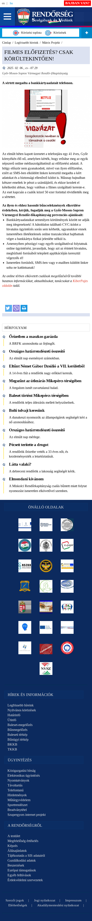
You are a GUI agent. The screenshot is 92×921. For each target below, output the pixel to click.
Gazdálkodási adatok (21, 860)
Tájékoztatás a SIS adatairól (26, 855)
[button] (7, 16)
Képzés (12, 846)
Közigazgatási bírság (21, 770)
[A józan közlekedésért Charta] (46, 647)
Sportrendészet (17, 805)
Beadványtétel (17, 810)
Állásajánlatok (17, 850)
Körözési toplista (30, 32)
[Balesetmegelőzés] (67, 647)
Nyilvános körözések (21, 710)
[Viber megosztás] (16, 308)
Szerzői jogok (15, 900)
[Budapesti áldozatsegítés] (46, 586)
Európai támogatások (21, 870)
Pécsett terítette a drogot (28, 444)
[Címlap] (45, 16)
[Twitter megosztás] (8, 308)
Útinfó (11, 720)
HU (11, 3)
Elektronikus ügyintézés (23, 775)
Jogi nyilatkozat (44, 900)
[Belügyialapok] (67, 565)
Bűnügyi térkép (17, 739)
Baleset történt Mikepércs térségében (38, 395)
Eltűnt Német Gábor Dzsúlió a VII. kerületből (46, 366)
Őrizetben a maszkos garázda (33, 336)
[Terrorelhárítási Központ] (46, 565)
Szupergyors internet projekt (26, 814)
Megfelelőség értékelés (22, 841)
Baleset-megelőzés (20, 725)
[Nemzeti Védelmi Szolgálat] (46, 668)
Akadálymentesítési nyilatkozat (58, 905)
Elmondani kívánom (26, 479)
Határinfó (13, 715)
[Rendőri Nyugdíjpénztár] (46, 607)
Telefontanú (15, 790)
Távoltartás (14, 785)
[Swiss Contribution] (67, 627)
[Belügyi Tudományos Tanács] (46, 524)
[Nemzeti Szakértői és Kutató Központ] (25, 565)
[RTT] (25, 586)
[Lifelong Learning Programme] (46, 627)
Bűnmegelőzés (17, 730)
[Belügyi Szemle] (67, 524)
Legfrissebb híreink (20, 705)
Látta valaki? (20, 464)
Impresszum (73, 900)
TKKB (12, 749)
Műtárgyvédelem (18, 800)
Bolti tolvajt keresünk (27, 410)
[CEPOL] (67, 586)
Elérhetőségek (17, 905)
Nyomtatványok (18, 780)
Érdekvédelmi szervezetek (25, 880)
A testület (13, 836)
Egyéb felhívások (19, 875)
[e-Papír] (67, 545)
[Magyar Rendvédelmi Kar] (25, 607)
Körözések (59, 32)
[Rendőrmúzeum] (46, 545)
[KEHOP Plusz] (25, 524)
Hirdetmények (17, 795)
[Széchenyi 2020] (25, 627)
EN (3, 3)
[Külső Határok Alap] (25, 647)
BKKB (12, 744)
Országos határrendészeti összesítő (37, 351)
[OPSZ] (67, 607)
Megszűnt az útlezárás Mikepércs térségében (45, 381)
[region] (46, 181)
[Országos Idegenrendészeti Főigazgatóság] (25, 545)
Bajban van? (77, 3)
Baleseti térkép (17, 734)
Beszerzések (15, 865)
